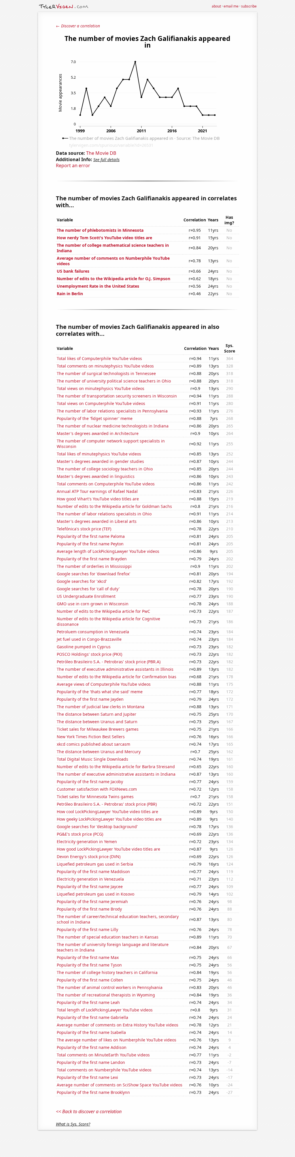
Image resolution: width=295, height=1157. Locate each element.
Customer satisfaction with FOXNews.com (97, 789)
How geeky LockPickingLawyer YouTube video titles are (109, 819)
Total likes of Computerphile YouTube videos (99, 358)
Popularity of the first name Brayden (92, 558)
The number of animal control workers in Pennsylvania (109, 987)
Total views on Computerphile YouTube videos (101, 403)
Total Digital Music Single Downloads (92, 759)
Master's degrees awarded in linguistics (96, 476)
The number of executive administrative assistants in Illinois (115, 669)
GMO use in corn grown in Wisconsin (92, 603)
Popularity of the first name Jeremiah (92, 901)
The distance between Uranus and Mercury (99, 751)
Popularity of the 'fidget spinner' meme (95, 418)
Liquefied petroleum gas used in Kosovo (95, 894)
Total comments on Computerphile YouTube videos (106, 484)
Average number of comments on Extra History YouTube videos (117, 1025)
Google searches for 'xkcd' (82, 581)
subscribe (249, 6)
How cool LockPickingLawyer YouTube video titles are (107, 811)
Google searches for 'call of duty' (88, 588)
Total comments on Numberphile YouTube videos (104, 1070)
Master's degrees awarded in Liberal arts (97, 521)
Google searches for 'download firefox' (93, 573)
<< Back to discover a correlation (89, 1111)
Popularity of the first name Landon (91, 1062)
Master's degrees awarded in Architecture (98, 433)
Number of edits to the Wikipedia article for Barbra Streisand (116, 766)
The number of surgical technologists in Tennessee (106, 373)
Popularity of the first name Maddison (93, 871)
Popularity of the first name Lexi (87, 1077)
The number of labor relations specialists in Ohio (104, 514)
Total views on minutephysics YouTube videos (100, 388)
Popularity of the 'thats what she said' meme (100, 691)
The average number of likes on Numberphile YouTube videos (116, 1040)
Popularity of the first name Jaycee (90, 886)
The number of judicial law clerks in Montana (100, 706)
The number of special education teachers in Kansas (107, 937)
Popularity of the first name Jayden (90, 699)
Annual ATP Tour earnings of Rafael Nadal (97, 491)
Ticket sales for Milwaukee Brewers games (98, 729)
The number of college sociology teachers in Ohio (105, 469)
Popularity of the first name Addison (91, 1047)
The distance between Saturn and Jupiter (96, 714)
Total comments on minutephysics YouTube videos (105, 366)
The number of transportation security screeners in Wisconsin (117, 396)
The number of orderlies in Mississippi (94, 566)
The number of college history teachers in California (107, 972)
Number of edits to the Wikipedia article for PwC (103, 611)
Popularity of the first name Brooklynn (93, 1092)
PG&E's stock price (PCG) (80, 834)
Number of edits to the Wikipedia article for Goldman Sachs (114, 506)
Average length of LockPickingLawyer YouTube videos (108, 551)
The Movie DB (101, 153)
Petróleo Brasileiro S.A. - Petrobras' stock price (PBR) (107, 804)
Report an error (73, 165)
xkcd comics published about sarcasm (93, 744)
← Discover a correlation (78, 26)
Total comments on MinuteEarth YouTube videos (103, 1055)
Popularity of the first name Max (88, 957)
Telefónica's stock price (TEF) (84, 529)
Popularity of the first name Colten (90, 980)
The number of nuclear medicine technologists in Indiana (113, 426)
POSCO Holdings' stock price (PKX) (89, 654)
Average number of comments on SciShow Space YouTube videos (119, 1085)
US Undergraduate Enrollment (86, 596)
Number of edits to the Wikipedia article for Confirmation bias (116, 676)
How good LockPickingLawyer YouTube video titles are (108, 849)
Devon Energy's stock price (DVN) (88, 856)
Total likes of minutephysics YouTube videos (99, 454)
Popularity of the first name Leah (88, 1002)
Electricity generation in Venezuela (90, 879)
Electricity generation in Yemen (87, 841)
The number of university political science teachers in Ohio (114, 381)
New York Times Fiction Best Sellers (91, 736)
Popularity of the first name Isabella (91, 1032)
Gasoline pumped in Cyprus (84, 646)
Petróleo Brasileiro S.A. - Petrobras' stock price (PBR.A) (108, 661)
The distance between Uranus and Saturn (97, 721)
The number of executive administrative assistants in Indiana (116, 774)
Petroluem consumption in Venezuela (93, 631)
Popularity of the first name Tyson (89, 965)
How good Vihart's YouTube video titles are (98, 499)
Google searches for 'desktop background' (97, 826)
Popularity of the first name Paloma (91, 536)
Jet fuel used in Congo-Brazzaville (89, 639)
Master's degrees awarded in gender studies (100, 461)
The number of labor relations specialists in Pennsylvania (112, 411)
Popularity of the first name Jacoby (90, 781)
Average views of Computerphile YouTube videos (104, 684)
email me (231, 6)
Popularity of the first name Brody (89, 909)
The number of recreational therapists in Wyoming (106, 995)
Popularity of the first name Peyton (90, 544)
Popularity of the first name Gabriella (92, 1017)
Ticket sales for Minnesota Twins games (95, 796)
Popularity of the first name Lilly (87, 929)
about (216, 6)
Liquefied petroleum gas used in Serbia (95, 864)
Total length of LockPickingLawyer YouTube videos (105, 1010)
